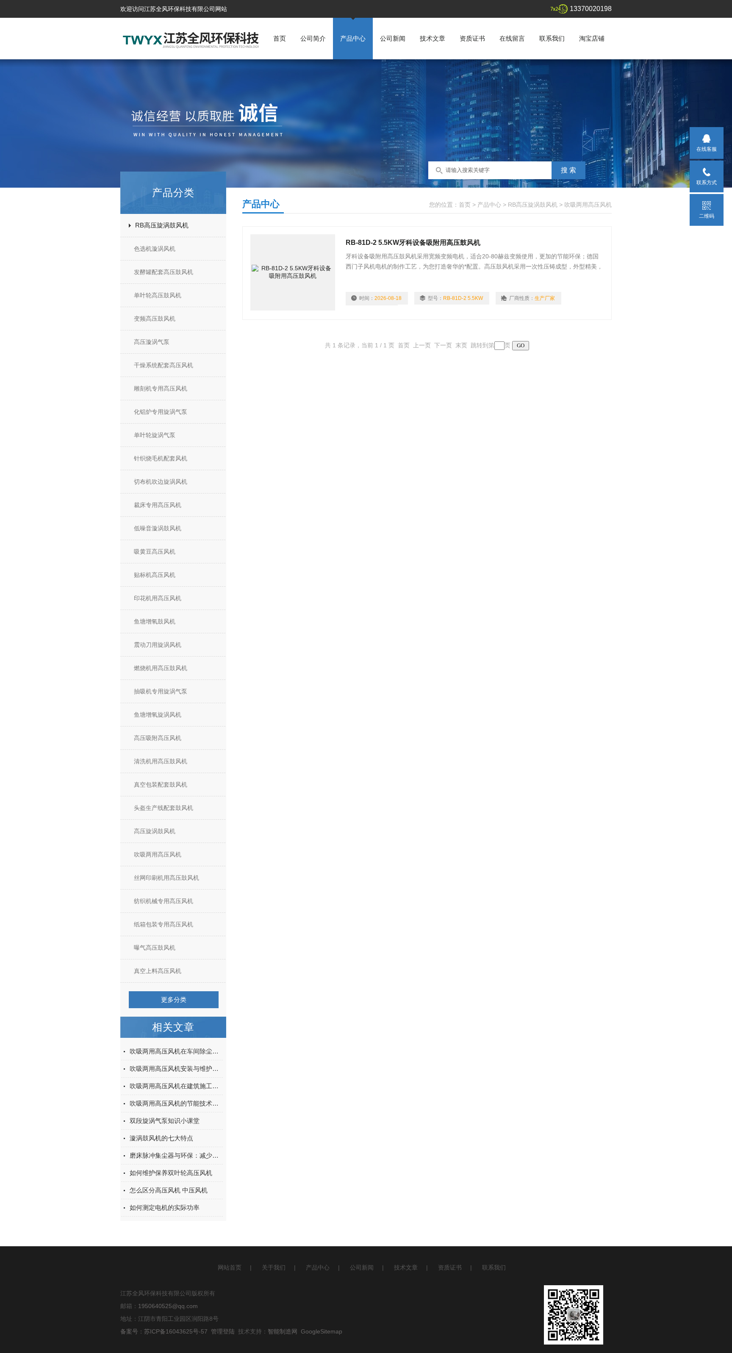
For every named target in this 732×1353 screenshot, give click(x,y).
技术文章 (432, 38)
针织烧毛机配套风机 (160, 458)
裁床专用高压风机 (157, 505)
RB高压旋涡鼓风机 (162, 225)
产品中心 (353, 38)
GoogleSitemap (321, 1331)
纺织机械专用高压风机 (163, 901)
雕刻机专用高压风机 (160, 388)
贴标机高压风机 (154, 574)
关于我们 (274, 1267)
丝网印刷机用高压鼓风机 (166, 877)
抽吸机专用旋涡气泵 (160, 691)
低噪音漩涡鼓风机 (157, 528)
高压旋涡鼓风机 (154, 831)
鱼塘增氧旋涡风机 (157, 714)
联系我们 (552, 38)
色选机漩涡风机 (154, 248)
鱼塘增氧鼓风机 (154, 621)
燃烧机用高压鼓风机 (160, 668)
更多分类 (173, 999)
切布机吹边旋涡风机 (160, 481)
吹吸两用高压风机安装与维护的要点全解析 (176, 1068)
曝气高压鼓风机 (154, 947)
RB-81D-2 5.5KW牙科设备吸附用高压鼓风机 (413, 242)
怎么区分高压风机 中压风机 (169, 1190)
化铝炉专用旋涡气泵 (160, 411)
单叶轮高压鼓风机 (157, 295)
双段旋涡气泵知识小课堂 (165, 1120)
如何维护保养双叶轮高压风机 (171, 1172)
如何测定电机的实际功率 (165, 1207)
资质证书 (472, 38)
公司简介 (313, 38)
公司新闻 (392, 38)
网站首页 (229, 1267)
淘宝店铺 (591, 38)
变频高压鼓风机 (154, 318)
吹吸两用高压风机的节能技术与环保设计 (176, 1103)
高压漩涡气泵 (151, 341)
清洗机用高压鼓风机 (160, 761)
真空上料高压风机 (157, 971)
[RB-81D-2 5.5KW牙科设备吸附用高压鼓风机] (292, 272)
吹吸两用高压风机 (157, 854)
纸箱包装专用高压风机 (163, 924)
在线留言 (512, 38)
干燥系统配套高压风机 (163, 365)
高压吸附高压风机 (157, 738)
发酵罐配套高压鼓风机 (163, 272)
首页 (279, 38)
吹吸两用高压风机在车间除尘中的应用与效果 (176, 1051)
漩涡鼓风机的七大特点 (161, 1138)
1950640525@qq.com (168, 1306)
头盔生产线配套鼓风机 (163, 807)
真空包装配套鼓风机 (160, 784)
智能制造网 (282, 1331)
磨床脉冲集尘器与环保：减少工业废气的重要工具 (176, 1155)
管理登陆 (223, 1331)
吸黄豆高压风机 (154, 551)
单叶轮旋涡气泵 (154, 435)
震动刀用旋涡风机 (157, 644)
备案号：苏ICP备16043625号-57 (164, 1331)
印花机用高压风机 (157, 598)
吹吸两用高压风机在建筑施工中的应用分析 (176, 1086)
